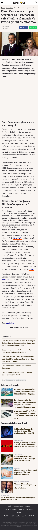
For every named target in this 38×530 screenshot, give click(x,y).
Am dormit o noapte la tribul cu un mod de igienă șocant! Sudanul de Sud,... (18, 499)
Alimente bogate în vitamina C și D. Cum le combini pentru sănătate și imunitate (25, 472)
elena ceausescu (10, 380)
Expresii (21, 509)
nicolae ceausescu (21, 380)
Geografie (27, 506)
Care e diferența (18, 506)
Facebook (23, 27)
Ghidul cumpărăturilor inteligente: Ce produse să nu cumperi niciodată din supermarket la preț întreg (25, 403)
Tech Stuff (19, 512)
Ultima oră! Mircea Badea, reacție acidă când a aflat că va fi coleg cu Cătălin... (25, 486)
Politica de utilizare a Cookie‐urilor (15, 516)
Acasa (3, 8)
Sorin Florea (5, 27)
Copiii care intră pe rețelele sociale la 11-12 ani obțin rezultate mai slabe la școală (24, 431)
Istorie (9, 506)
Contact (31, 516)
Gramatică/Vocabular (11, 509)
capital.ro (10, 323)
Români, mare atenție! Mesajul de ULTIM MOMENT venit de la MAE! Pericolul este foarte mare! (25, 445)
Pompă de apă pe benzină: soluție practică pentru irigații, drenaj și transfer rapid (24, 458)
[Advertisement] (19, 100)
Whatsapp (33, 27)
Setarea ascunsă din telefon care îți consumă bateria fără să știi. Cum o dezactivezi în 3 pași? (25, 414)
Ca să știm (9, 8)
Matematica (29, 509)
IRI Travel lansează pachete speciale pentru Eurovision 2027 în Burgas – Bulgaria (25, 391)
